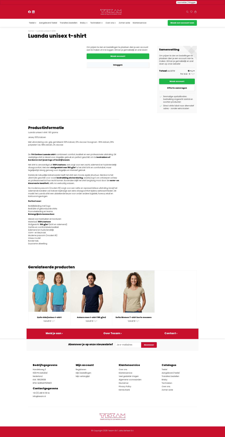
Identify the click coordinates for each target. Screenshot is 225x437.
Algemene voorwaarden (130, 379)
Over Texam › (112, 333)
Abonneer (149, 345)
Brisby (164, 379)
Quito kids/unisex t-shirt (49, 317)
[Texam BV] (111, 12)
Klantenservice (139, 23)
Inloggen (118, 65)
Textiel (164, 369)
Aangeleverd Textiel (48, 23)
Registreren (81, 369)
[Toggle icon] (187, 12)
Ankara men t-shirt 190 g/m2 (91, 317)
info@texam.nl (39, 396)
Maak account (117, 56)
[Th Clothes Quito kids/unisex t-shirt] (49, 292)
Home (31, 31)
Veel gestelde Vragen (129, 376)
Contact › (170, 333)
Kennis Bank (124, 390)
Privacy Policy (125, 386)
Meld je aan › (54, 333)
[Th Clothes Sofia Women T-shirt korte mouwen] (134, 292)
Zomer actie (124, 23)
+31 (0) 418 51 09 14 (41, 393)
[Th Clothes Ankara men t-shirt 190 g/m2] (91, 292)
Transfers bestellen (68, 23)
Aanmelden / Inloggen (186, 2)
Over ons (123, 369)
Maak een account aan (182, 23)
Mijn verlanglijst (83, 376)
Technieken (167, 383)
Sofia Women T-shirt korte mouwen (133, 317)
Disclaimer (124, 383)
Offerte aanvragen (177, 88)
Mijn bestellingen (83, 373)
